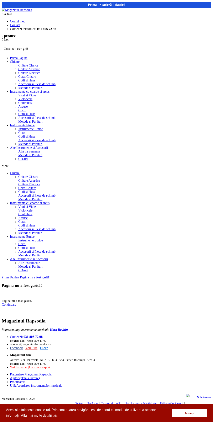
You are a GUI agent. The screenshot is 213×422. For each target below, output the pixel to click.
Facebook (16, 348)
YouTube (31, 348)
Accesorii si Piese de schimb (37, 84)
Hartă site (92, 403)
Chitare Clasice (28, 65)
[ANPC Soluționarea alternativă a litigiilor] (198, 403)
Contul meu (17, 21)
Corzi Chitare (27, 76)
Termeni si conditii (111, 403)
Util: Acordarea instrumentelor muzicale (36, 385)
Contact (15, 25)
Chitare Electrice (29, 73)
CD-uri (23, 159)
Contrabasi (25, 103)
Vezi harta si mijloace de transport (30, 367)
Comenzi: (26, 336)
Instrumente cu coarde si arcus (30, 91)
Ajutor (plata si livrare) (25, 378)
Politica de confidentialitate (141, 403)
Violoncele (25, 99)
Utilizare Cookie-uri (171, 403)
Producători (17, 382)
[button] (168, 413)
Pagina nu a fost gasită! (35, 277)
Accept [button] (190, 413)
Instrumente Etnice (22, 125)
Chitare (15, 61)
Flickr (44, 348)
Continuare (9, 304)
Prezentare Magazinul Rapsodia (31, 374)
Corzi (22, 110)
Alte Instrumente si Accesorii (29, 147)
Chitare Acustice (29, 69)
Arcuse (23, 106)
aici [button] (55, 415)
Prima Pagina (18, 58)
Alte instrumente (29, 151)
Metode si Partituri (30, 88)
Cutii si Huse (26, 80)
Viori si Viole (27, 95)
